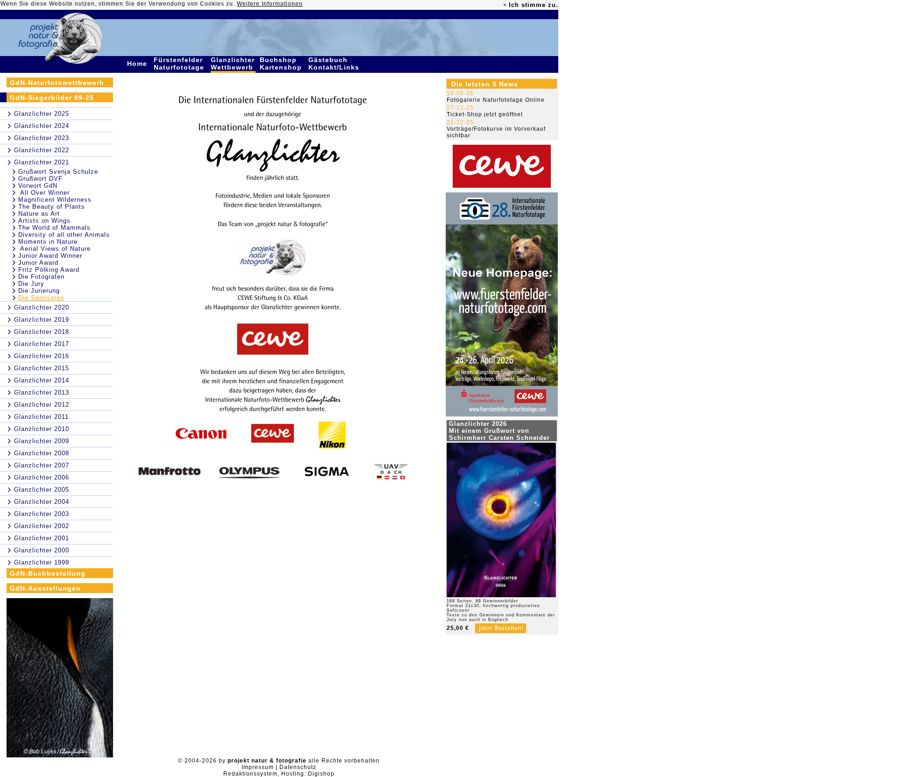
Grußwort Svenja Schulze (58, 171)
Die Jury (31, 283)
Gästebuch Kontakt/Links (335, 63)
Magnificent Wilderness (55, 199)
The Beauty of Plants (51, 206)
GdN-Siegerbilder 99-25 (52, 97)
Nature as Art (39, 213)
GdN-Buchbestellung (47, 573)
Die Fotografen (41, 276)
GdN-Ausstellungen (45, 588)
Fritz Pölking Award (48, 269)
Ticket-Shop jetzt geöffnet (485, 114)
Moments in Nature (48, 241)
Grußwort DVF (40, 178)
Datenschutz (297, 767)
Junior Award (38, 262)
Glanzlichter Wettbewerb (233, 63)
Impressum (258, 767)
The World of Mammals (54, 227)
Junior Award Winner (50, 255)
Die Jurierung (39, 290)
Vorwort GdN (37, 185)
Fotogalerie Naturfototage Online (496, 100)
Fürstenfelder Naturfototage (180, 63)
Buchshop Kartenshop (282, 63)
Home (138, 63)
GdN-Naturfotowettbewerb (57, 82)
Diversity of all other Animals (64, 234)
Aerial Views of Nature (54, 248)
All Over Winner (44, 192)
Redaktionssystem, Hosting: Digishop (279, 773)
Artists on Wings (44, 220)
